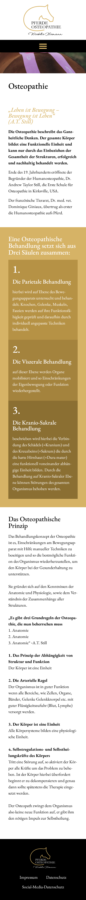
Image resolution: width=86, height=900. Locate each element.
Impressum (29, 877)
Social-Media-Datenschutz (43, 887)
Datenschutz (56, 877)
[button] (43, 46)
